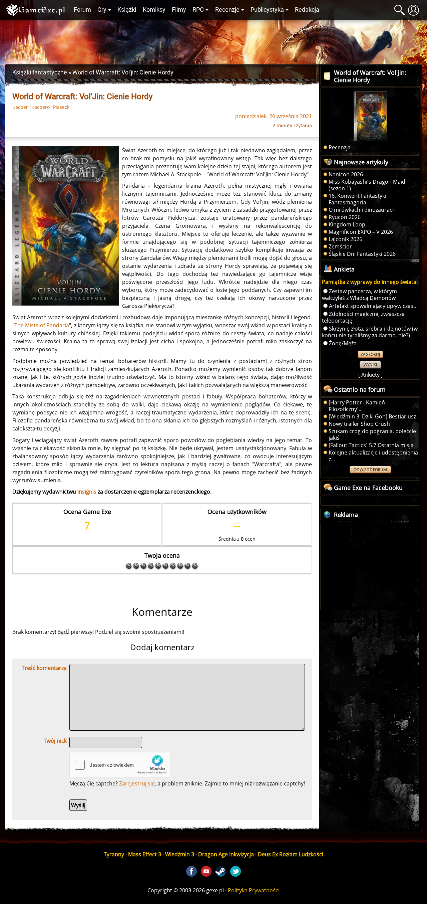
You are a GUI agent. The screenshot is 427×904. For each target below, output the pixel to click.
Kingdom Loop (347, 224)
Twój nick (55, 740)
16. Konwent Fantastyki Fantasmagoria (357, 199)
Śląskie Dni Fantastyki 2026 (362, 253)
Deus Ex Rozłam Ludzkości (290, 854)
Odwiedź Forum (370, 470)
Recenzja (340, 147)
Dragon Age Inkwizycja (226, 854)
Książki (126, 9)
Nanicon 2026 (346, 174)
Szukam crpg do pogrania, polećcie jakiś (372, 434)
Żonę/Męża (343, 343)
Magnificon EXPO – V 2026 (361, 231)
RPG (198, 9)
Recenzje (227, 9)
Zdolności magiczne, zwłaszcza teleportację (363, 317)
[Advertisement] (213, 40)
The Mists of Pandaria (41, 325)
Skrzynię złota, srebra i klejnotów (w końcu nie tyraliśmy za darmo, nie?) (370, 332)
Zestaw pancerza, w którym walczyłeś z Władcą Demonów (359, 294)
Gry (101, 9)
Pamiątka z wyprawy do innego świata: (370, 282)
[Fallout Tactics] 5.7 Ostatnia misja (371, 445)
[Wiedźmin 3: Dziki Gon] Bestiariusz (372, 416)
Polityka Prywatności (254, 890)
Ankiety (370, 374)
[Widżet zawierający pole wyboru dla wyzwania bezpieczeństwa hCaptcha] (119, 764)
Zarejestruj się (137, 783)
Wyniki (370, 365)
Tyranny (114, 854)
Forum (82, 9)
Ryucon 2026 (345, 217)
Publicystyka (267, 9)
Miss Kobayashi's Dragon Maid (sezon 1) (367, 185)
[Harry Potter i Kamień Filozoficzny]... (357, 406)
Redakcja (307, 9)
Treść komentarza (44, 668)
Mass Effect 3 (144, 854)
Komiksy (154, 9)
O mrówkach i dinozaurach (362, 209)
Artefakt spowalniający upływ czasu (373, 306)
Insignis (86, 491)
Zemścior (340, 246)
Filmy (179, 9)
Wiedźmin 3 (179, 854)
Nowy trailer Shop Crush (359, 423)
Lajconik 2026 (345, 239)
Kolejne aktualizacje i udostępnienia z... (373, 456)
